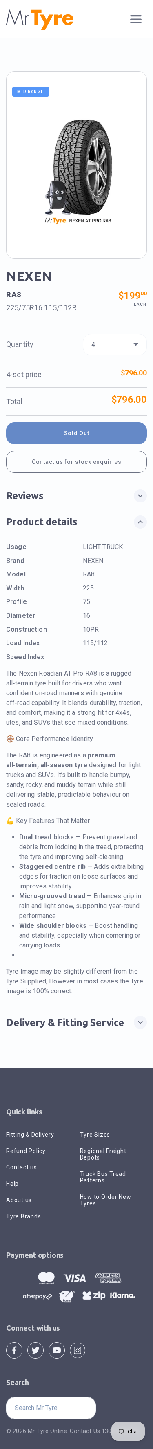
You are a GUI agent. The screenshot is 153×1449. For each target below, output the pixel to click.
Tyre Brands (23, 1216)
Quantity (19, 344)
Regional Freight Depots (103, 1154)
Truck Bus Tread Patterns (103, 1177)
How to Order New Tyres (105, 1200)
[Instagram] (77, 1350)
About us (19, 1200)
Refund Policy (26, 1151)
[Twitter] (35, 1350)
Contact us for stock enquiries (77, 462)
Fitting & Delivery (30, 1134)
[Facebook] (14, 1350)
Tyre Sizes (95, 1134)
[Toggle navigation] (136, 19)
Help (12, 1183)
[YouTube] (57, 1350)
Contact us (21, 1167)
